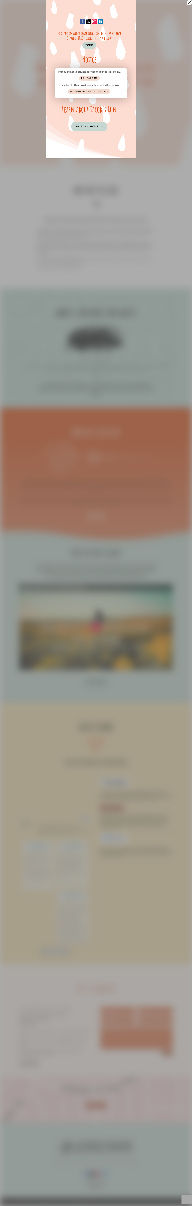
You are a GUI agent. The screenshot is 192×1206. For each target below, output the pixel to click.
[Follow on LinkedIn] (100, 21)
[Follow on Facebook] (82, 21)
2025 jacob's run (89, 126)
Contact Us (89, 78)
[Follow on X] (88, 21)
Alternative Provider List (89, 91)
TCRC (89, 45)
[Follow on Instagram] (94, 21)
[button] (189, 2)
